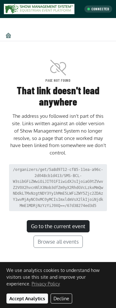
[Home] (8, 35)
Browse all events (58, 241)
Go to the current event (58, 226)
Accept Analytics (27, 298)
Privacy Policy (46, 283)
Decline (61, 298)
